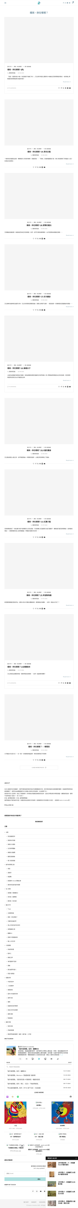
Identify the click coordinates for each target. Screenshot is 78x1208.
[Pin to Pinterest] (65, 88)
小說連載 (8, 945)
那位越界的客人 (12, 969)
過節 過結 (10, 1014)
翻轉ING (10, 933)
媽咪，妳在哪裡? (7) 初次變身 (39, 297)
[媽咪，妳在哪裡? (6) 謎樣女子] (39, 339)
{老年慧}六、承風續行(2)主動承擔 (66, 1183)
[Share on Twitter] (63, 88)
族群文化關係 (11, 844)
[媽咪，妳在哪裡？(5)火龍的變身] (39, 421)
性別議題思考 (11, 836)
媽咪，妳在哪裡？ (13, 917)
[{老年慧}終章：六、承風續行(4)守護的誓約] (52, 1165)
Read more (66, 82)
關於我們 (26, 1202)
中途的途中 (11, 981)
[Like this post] (59, 88)
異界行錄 (10, 998)
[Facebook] (63, 3)
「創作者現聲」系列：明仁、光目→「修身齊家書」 (22, 1084)
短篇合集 (8, 977)
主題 (7, 832)
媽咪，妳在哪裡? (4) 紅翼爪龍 (39, 522)
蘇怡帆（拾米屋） (13, 901)
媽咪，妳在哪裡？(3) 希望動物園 (39, 595)
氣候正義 (10, 1026)
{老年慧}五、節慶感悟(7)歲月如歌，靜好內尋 (66, 1202)
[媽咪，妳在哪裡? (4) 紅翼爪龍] (39, 492)
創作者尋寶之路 (10, 864)
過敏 (9, 965)
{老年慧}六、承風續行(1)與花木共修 (66, 1192)
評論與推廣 (11, 1030)
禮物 (9, 1002)
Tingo (9, 909)
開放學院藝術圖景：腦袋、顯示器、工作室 (19, 1034)
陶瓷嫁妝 (10, 1018)
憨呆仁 (9, 953)
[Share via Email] (70, 88)
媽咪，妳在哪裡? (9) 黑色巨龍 (39, 152)
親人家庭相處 (11, 860)
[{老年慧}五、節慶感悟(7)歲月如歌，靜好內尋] (52, 1203)
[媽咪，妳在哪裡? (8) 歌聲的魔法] (39, 196)
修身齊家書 (11, 949)
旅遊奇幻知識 (11, 840)
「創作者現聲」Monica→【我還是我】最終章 (20, 1075)
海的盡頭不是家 (12, 961)
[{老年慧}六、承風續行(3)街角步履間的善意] (52, 1174)
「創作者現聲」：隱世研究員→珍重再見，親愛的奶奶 (23, 1079)
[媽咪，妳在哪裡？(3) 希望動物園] (39, 566)
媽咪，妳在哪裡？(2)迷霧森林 (18, 667)
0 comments (12, 88)
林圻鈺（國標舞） (13, 897)
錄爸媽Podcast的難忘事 (14, 881)
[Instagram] (65, 3)
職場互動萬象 (11, 856)
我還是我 (10, 990)
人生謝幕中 (11, 986)
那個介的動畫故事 (13, 937)
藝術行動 (8, 1022)
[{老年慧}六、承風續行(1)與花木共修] (52, 1193)
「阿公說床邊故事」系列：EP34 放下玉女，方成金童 (23, 1088)
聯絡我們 (33, 1202)
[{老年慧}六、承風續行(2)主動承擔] (52, 1184)
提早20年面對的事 (13, 994)
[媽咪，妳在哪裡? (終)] (39, 40)
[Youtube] (67, 3)
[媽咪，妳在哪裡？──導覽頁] (39, 717)
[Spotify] (69, 3)
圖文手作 (8, 905)
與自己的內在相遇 (13, 1010)
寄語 (9, 868)
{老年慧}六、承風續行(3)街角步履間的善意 (66, 1173)
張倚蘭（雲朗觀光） (13, 893)
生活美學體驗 (11, 848)
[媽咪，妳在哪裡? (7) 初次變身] (39, 267)
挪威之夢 (10, 957)
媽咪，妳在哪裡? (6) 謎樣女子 (19, 368)
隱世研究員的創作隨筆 (14, 885)
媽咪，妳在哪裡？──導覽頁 (39, 747)
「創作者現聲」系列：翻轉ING (16, 1071)
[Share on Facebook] (61, 88)
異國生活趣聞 (11, 852)
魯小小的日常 (11, 941)
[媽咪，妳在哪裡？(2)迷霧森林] (39, 637)
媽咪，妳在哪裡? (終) (15, 70)
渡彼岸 (9, 872)
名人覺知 (8, 889)
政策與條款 (42, 1202)
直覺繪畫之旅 (11, 929)
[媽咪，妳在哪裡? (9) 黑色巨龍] (39, 122)
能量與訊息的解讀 (13, 1006)
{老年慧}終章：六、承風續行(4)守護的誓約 (66, 1164)
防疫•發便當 (11, 973)
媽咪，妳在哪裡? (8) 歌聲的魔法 (39, 225)
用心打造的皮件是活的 (14, 925)
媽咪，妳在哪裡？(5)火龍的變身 (39, 450)
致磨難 (9, 876)
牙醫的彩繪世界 (12, 921)
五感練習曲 (11, 913)
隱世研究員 (12, 73)
